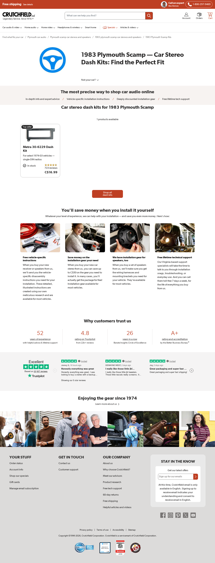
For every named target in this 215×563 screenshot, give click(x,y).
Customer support (68, 469)
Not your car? (88, 80)
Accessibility (118, 530)
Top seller (27, 127)
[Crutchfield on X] (185, 515)
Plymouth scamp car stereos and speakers (70, 37)
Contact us (64, 463)
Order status (16, 463)
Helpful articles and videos (117, 507)
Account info (16, 469)
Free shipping (18, 4)
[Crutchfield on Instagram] (170, 515)
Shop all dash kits (107, 193)
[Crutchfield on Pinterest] (178, 515)
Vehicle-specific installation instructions (88, 99)
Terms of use (102, 530)
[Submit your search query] (149, 16)
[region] (107, 429)
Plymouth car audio (37, 37)
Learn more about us (106, 404)
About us (108, 463)
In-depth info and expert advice (42, 99)
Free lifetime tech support (176, 99)
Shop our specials (19, 476)
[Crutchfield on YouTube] (193, 515)
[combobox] (109, 16)
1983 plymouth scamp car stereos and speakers (118, 37)
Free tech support (112, 488)
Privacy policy (86, 530)
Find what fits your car (13, 37)
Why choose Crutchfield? (116, 469)
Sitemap (132, 530)
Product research (112, 482)
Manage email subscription (24, 488)
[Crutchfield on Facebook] (163, 515)
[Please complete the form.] (195, 477)
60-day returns (111, 495)
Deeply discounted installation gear (135, 99)
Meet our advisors (112, 476)
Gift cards (14, 482)
